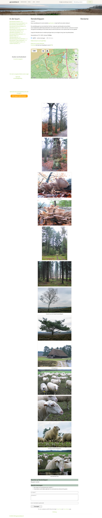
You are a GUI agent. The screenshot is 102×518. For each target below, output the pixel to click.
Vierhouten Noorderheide (17, 31)
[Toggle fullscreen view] (76, 50)
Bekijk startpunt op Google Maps (38, 40)
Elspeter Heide (14, 35)
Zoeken (89, 1)
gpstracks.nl (51, 23)
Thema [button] (29, 1)
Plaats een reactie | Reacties (37, 43)
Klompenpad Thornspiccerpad (18, 29)
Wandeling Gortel (15, 27)
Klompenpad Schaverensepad (18, 26)
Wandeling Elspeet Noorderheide (18, 38)
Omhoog (54, 512)
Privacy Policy (59, 509)
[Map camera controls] (76, 69)
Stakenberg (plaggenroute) (17, 42)
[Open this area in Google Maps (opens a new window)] (33, 78)
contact (38, 1)
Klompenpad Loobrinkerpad (17, 24)
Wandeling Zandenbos (16, 32)
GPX (51, 45)
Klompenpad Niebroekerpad (17, 34)
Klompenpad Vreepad (16, 21)
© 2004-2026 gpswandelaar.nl (17, 516)
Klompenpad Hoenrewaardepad (18, 23)
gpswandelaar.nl (14, 2)
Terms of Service (66, 509)
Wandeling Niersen (15, 37)
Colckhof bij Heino (15, 43)
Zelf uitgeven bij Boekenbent (19, 96)
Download (33, 45)
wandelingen (24, 1)
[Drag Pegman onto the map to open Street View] (76, 75)
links (34, 1)
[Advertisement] (16, 50)
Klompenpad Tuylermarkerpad (18, 40)
